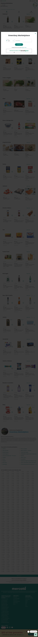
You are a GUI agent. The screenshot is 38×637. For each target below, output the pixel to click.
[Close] (35, 33)
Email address (17, 40)
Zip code (8, 39)
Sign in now (24, 47)
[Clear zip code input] (13, 40)
